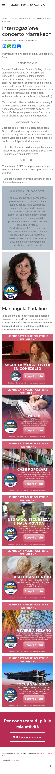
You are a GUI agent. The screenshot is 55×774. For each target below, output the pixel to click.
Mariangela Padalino (27, 5)
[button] (3, 5)
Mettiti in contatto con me (27, 737)
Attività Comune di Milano (27, 41)
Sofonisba (15, 760)
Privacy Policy (40, 753)
